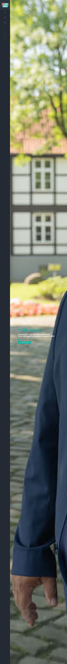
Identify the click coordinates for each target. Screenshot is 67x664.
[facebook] (19, 339)
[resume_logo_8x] (5, 1)
